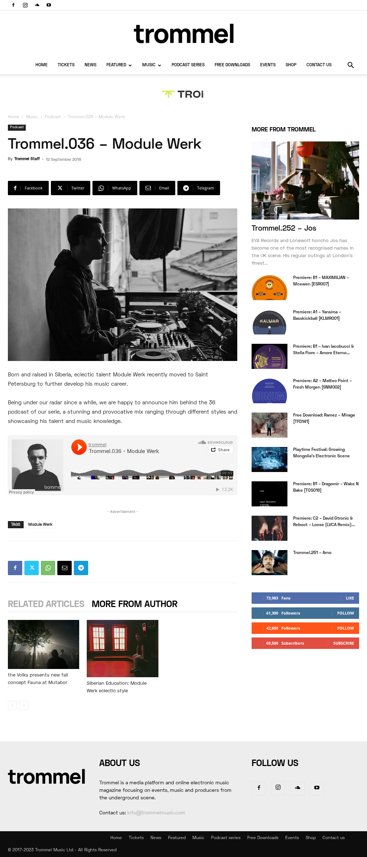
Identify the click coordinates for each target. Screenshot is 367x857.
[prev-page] (12, 705)
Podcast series (188, 65)
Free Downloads (232, 65)
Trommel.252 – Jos (284, 228)
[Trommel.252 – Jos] (305, 180)
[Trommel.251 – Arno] (269, 562)
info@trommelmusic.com (156, 813)
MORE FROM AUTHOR (134, 605)
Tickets (66, 65)
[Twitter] (31, 568)
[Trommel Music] (183, 33)
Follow (345, 613)
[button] (350, 66)
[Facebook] (13, 5)
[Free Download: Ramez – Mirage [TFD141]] (269, 425)
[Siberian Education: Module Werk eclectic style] (122, 649)
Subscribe (343, 643)
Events (268, 65)
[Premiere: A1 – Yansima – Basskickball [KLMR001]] (269, 321)
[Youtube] (48, 5)
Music (149, 65)
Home (41, 65)
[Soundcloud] (37, 5)
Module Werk (40, 524)
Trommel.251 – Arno (312, 553)
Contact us (319, 65)
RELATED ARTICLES (46, 605)
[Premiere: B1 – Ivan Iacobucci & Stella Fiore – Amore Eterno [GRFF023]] (269, 356)
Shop (291, 65)
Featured (116, 65)
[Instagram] (25, 5)
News (90, 65)
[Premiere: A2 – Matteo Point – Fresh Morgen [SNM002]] (269, 390)
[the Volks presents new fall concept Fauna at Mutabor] (43, 644)
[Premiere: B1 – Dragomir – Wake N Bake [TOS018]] (269, 493)
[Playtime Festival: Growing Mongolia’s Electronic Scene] (269, 459)
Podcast (53, 117)
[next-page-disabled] (23, 705)
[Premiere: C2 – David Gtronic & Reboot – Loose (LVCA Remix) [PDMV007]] (269, 528)
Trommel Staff (27, 159)
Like (350, 598)
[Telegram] (81, 568)
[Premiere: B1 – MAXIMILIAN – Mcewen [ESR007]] (269, 287)
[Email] (64, 568)
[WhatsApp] (48, 568)
